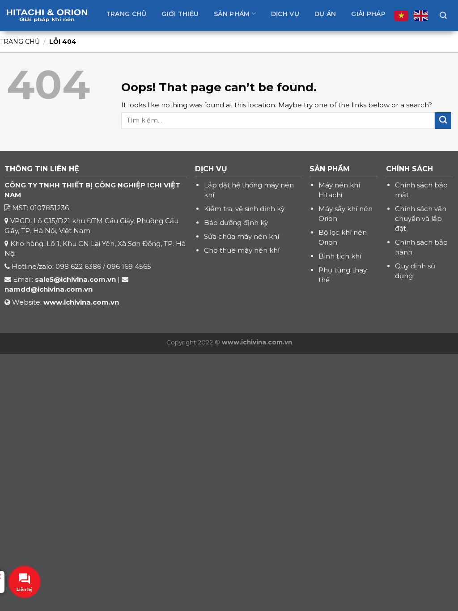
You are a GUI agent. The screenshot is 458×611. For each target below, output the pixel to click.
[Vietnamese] (401, 15)
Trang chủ (126, 14)
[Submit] (443, 120)
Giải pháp (368, 14)
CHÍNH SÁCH (409, 169)
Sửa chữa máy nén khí (241, 236)
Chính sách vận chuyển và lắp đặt (420, 218)
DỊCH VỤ (211, 169)
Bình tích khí (339, 256)
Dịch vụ (285, 14)
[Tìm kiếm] (443, 15)
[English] (421, 15)
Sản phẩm (232, 14)
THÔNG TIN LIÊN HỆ (41, 169)
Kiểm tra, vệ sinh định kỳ (244, 208)
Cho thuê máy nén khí (242, 250)
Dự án (325, 14)
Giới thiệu (180, 14)
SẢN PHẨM (330, 169)
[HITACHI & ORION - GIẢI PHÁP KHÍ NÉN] (47, 16)
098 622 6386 (78, 266)
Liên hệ (249, 42)
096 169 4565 (129, 266)
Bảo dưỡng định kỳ (236, 222)
